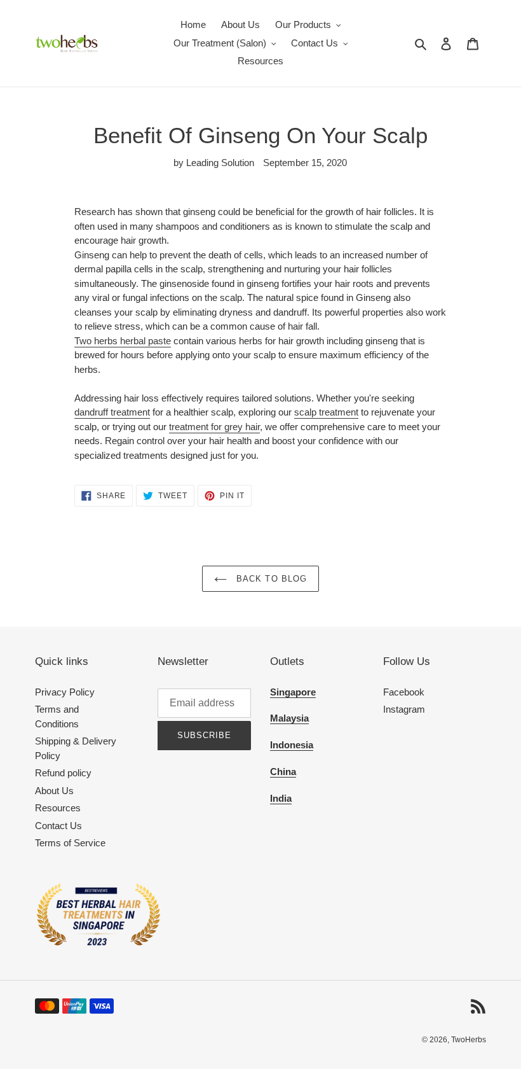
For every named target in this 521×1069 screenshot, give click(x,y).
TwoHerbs (468, 1039)
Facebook (403, 692)
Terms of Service (70, 842)
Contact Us (58, 825)
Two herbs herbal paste (122, 340)
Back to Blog (270, 578)
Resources (58, 807)
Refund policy (63, 772)
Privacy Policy (65, 692)
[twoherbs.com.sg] (98, 944)
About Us (54, 790)
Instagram (404, 709)
